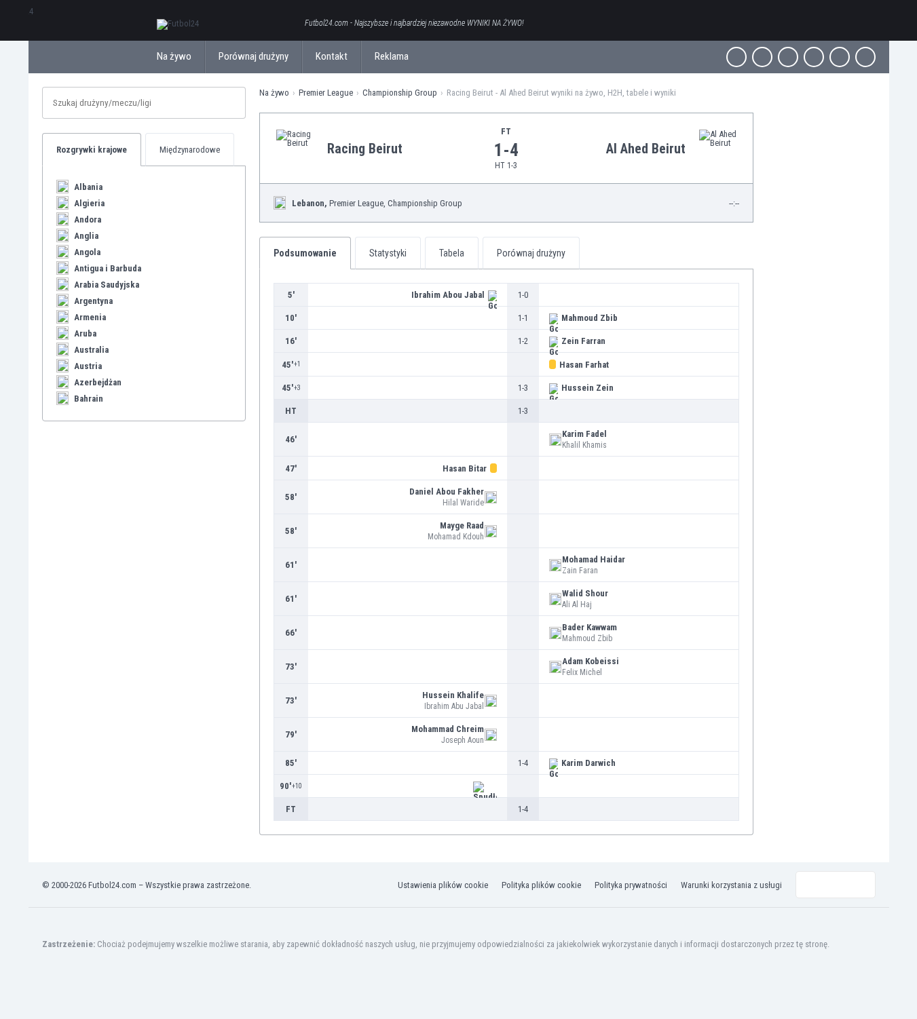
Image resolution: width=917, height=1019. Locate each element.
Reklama (392, 56)
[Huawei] (865, 57)
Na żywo (174, 56)
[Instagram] (788, 57)
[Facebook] (736, 57)
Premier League (326, 93)
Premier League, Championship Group (377, 203)
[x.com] (762, 57)
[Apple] (814, 57)
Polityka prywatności (631, 885)
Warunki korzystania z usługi (731, 885)
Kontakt (332, 56)
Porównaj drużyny (253, 56)
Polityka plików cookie (541, 885)
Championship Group (399, 93)
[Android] (839, 57)
